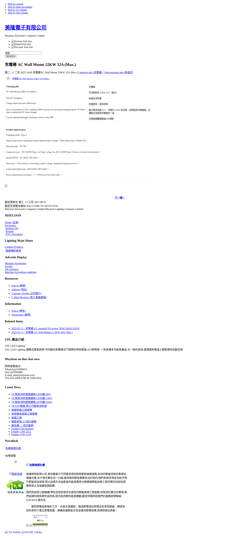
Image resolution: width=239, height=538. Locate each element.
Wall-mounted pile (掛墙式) (118, 72)
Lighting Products (14, 247)
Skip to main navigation (20, 7)
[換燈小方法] (27, 525)
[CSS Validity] (13, 532)
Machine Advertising (15, 263)
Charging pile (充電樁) (90, 72)
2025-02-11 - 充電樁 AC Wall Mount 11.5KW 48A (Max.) (42, 332)
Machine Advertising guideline (20, 272)
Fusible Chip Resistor (22, 428)
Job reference (12, 269)
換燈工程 (16, 417)
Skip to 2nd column (18, 12)
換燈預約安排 (13, 250)
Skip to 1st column (17, 9)
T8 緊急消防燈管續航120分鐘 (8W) (31, 394)
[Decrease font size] (22, 47)
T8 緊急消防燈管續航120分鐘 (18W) (31, 402)
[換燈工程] (15, 493)
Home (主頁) (12, 222)
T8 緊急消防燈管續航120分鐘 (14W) (31, 398)
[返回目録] (6, 186)
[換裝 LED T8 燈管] (40, 526)
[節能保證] (15, 474)
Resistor (10, 231)
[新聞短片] (30, 525)
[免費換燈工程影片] (15, 461)
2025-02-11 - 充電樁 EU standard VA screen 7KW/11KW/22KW (45, 328)
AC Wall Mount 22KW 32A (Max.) (34, 78)
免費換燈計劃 (13, 448)
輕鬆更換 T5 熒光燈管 (23, 421)
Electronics (10, 225)
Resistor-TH (12, 228)
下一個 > (120, 197)
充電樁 (15, 78)
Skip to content (15, 4)
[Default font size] (21, 44)
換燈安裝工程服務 (21, 410)
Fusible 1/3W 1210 (21, 434)
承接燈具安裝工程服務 (24, 413)
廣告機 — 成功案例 (22, 425)
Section (9, 266)
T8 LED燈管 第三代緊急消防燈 (29, 406)
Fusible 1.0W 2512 (21, 431)
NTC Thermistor (14, 234)
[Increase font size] (21, 41)
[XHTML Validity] (31, 532)
